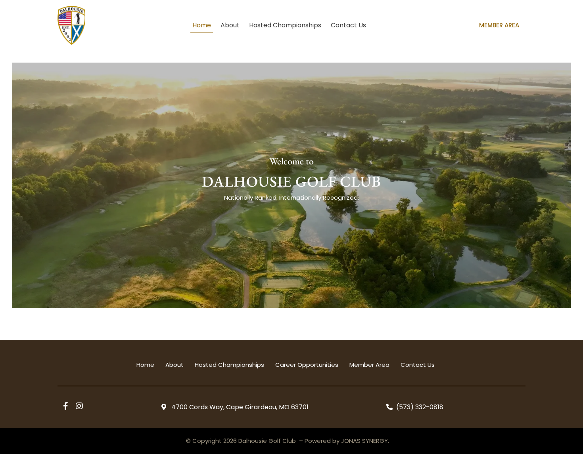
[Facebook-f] (65, 406)
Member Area (499, 25)
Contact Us (348, 25)
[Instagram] (79, 406)
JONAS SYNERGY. (365, 441)
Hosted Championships (285, 25)
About (230, 25)
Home (201, 25)
